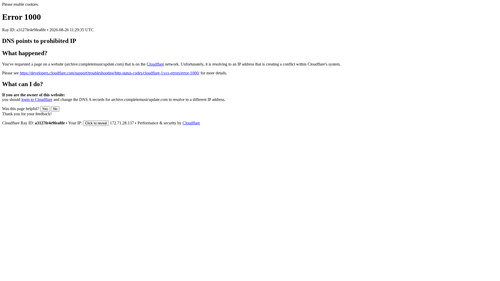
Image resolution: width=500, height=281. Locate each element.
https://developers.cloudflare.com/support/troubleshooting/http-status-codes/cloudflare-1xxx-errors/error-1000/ (109, 73)
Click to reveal (96, 123)
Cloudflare (155, 64)
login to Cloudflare (36, 99)
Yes (45, 109)
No (55, 109)
